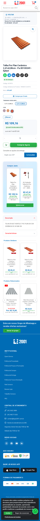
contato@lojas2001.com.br (15, 419)
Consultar (31, 155)
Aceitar (8, 513)
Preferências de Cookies (13, 517)
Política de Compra (10, 370)
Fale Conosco (9, 384)
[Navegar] (5, 300)
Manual (8, 117)
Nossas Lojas (9, 389)
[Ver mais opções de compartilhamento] (26, 75)
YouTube (17, 443)
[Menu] (5, 3)
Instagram (6, 443)
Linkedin (22, 443)
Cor (4, 107)
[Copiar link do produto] (22, 75)
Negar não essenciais (22, 513)
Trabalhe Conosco (10, 394)
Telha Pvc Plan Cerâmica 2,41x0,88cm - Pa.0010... (13, 186)
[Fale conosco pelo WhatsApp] (35, 511)
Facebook (11, 443)
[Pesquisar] (36, 8)
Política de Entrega (10, 375)
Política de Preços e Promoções (14, 366)
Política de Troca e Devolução (13, 380)
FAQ (6, 398)
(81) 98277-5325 (12, 414)
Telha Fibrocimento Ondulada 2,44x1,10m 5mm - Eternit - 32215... (11, 302)
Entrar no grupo (12, 331)
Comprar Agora (23, 145)
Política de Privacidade (11, 361)
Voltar (11, 15)
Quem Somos (9, 356)
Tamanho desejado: (10, 100)
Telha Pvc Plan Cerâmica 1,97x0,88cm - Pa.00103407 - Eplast (11, 263)
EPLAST (9, 90)
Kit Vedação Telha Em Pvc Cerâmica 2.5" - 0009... (27, 185)
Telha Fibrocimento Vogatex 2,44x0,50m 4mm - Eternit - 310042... (29, 302)
